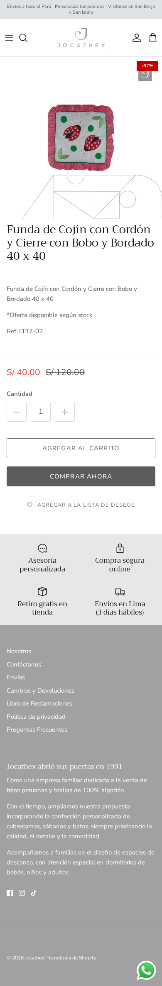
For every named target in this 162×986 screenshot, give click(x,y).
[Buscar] (27, 38)
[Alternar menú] (9, 38)
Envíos (16, 677)
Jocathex (34, 957)
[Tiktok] (34, 893)
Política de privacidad (36, 717)
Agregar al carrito (81, 448)
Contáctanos (24, 664)
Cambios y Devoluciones (40, 690)
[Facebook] (10, 893)
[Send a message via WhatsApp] (146, 970)
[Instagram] (22, 893)
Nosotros (19, 651)
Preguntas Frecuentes (37, 729)
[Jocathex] (81, 37)
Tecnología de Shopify (71, 957)
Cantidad (19, 394)
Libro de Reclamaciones (39, 703)
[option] (81, 138)
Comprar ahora (81, 476)
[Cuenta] (134, 38)
